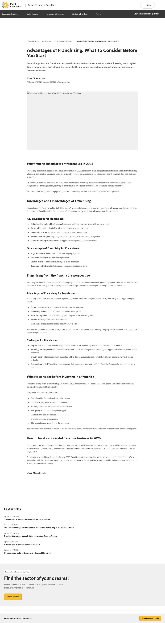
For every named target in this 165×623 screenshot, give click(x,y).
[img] (21, 14)
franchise (45, 208)
